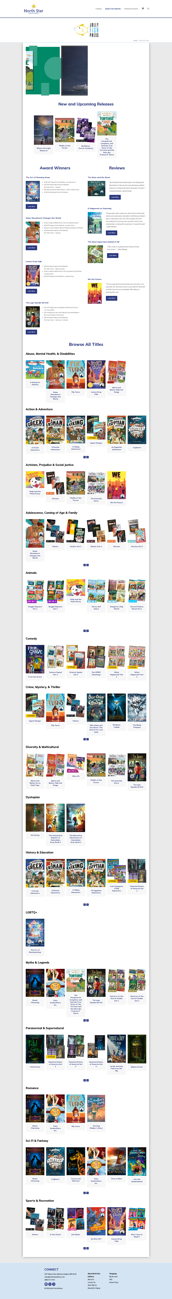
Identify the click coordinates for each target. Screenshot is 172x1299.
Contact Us (91, 1282)
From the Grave (35, 677)
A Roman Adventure (55, 448)
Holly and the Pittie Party (35, 492)
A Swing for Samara (35, 383)
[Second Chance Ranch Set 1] (137, 591)
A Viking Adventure (75, 448)
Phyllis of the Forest (64, 147)
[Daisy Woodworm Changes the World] (55, 374)
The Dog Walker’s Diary (96, 1127)
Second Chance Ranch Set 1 (136, 608)
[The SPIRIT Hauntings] (96, 657)
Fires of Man (116, 1179)
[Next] (87, 457)
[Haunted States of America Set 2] (75, 1046)
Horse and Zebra (96, 608)
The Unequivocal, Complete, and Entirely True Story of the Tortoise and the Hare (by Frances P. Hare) (107, 147)
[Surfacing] (35, 817)
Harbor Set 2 (75, 546)
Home (135, 40)
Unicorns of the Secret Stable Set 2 (137, 998)
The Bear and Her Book (99, 177)
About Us (91, 1279)
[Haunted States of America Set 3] (96, 1046)
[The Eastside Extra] (96, 483)
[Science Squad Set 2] (75, 657)
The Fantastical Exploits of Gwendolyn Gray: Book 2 (55, 838)
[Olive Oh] (75, 763)
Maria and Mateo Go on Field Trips (35, 783)
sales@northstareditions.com (54, 1277)
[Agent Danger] (96, 427)
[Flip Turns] (75, 374)
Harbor (55, 546)
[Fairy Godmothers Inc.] (55, 983)
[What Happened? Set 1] (116, 657)
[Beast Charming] (35, 983)
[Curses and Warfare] (76, 1161)
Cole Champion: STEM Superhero (116, 888)
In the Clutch (55, 1234)
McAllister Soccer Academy (86, 147)
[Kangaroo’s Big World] (116, 591)
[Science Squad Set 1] (55, 657)
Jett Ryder (75, 1234)
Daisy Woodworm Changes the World (43, 218)
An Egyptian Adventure (117, 448)
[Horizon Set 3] (137, 531)
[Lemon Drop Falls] (96, 374)
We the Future (94, 279)
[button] (148, 9)
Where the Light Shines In (44, 149)
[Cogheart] (137, 430)
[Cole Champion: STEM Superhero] (116, 871)
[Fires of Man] (116, 1161)
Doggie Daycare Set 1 (35, 608)
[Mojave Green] (137, 1049)
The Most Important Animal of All (103, 242)
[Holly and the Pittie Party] (35, 479)
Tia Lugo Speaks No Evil (37, 303)
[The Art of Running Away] (35, 932)
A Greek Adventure (35, 449)
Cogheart (137, 447)
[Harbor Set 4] (96, 531)
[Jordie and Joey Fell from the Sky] (116, 1048)
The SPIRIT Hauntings (96, 673)
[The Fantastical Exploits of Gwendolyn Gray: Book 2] (55, 818)
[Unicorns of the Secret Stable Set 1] (116, 981)
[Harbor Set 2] (75, 531)
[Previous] (84, 457)
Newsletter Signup (94, 1288)
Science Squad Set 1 (55, 673)
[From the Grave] (35, 659)
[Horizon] (55, 483)
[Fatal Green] (35, 1049)
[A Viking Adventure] (76, 429)
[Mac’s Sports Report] (137, 1219)
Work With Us (92, 1285)
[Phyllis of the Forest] (75, 483)
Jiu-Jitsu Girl (96, 1239)
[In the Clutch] (55, 1219)
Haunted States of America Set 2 (76, 1064)
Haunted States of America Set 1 (137, 888)
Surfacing (35, 835)
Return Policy (113, 1282)
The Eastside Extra (96, 500)
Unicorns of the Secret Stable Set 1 (116, 998)
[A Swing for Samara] (35, 369)
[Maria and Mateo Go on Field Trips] (35, 765)
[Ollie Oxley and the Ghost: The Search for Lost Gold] (96, 708)
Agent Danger (96, 443)
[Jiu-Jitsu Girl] (96, 1221)
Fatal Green (35, 1067)
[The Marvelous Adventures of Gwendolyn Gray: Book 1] (75, 818)
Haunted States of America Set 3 (96, 1064)
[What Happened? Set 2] (137, 657)
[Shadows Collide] (116, 707)
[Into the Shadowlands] (137, 1161)
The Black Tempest (137, 726)
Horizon (55, 499)
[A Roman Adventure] (55, 429)
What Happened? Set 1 (116, 674)
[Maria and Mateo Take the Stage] (116, 372)
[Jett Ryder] (75, 1219)
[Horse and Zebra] (96, 591)
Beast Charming (35, 1001)
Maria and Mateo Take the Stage (116, 390)
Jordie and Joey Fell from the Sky (116, 1068)
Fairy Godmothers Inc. (55, 1002)
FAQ (110, 1279)
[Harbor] (55, 531)
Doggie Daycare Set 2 (55, 608)
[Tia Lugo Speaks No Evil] (137, 767)
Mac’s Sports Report (137, 1235)
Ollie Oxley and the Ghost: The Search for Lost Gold (96, 728)
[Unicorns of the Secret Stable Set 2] (137, 981)
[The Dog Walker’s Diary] (96, 1108)
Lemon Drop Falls (34, 261)
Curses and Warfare (76, 1180)
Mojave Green (137, 1067)
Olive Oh (75, 776)
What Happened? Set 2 (136, 674)
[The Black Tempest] (137, 707)
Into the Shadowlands (137, 1180)
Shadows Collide (116, 726)
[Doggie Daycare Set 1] (35, 591)
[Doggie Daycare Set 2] (55, 591)
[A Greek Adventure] (35, 430)
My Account (113, 1277)
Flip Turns (76, 392)
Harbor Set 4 (96, 546)
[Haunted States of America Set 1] (137, 871)
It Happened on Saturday (100, 208)
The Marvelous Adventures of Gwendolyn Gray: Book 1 (76, 838)
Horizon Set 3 (137, 546)
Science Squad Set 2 (76, 673)
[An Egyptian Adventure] (116, 429)
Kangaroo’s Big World (116, 608)
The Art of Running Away (38, 177)
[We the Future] (116, 485)
